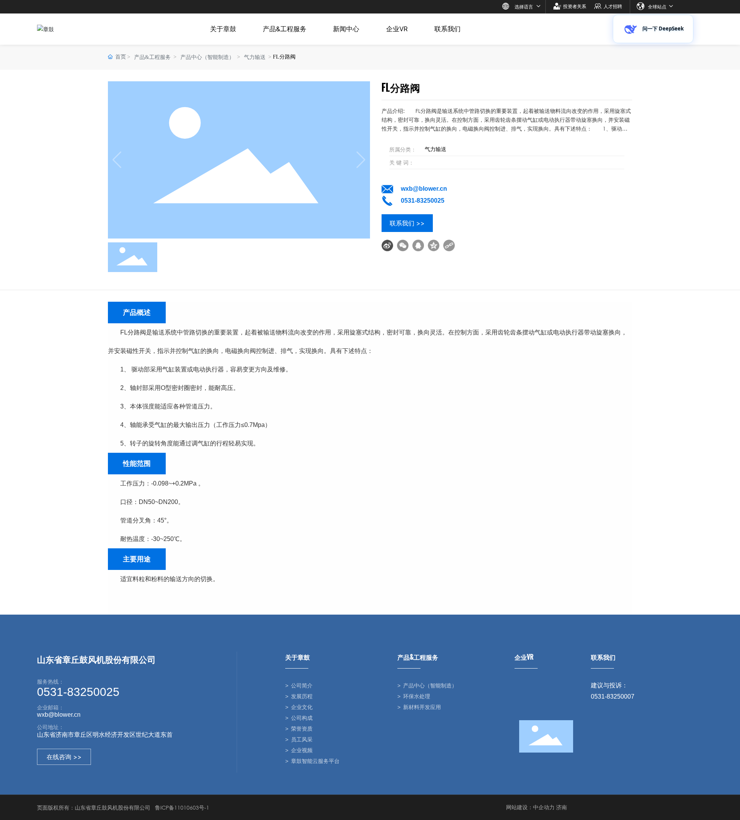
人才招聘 (613, 6)
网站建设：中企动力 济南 (536, 807)
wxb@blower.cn (424, 188)
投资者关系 (574, 6)
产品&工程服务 (152, 57)
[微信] (403, 245)
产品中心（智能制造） (207, 57)
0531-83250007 (612, 696)
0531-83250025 (422, 200)
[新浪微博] (387, 245)
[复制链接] (449, 245)
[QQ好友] (418, 245)
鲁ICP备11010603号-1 (182, 807)
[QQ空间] (433, 245)
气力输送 (255, 57)
